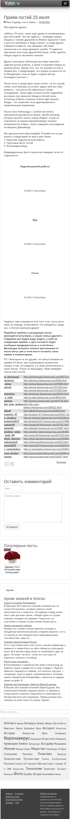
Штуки (37, 774)
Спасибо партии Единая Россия (20, 642)
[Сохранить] (6, 463)
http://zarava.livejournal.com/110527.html (46, 456)
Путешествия (31, 758)
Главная (9, 794)
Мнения (9, 749)
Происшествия (12, 758)
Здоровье (29, 728)
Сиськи (32, 763)
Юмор (58, 774)
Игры (38, 728)
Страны (58, 763)
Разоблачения (59, 759)
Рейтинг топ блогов (48, 794)
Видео (48, 723)
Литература (34, 744)
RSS (17, 803)
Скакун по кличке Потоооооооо (20, 603)
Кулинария (11, 743)
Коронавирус (17, 738)
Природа (61, 754)
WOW (7, 723)
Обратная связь (13, 797)
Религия (19, 763)
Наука (27, 749)
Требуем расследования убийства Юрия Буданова (30, 684)
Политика (45, 754)
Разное (45, 759)
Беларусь (30, 723)
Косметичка (49, 738)
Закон (18, 728)
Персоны (27, 754)
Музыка (19, 749)
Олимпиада (52, 749)
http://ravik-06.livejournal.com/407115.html (46, 435)
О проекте (19, 794)
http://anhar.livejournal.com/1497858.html (46, 383)
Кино (44, 733)
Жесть (63, 723)
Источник (61, 462)
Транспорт (49, 768)
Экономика (48, 774)
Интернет (48, 728)
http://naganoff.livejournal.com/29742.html (46, 424)
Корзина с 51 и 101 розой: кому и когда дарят (12, 561)
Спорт (50, 763)
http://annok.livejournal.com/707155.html (45, 387)
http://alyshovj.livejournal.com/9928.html (45, 380)
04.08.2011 (44, 22)
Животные (9, 728)
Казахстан (28, 733)
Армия (20, 723)
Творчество (18, 769)
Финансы (8, 774)
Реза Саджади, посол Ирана (21, 22)
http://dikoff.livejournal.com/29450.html (44, 410)
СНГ (25, 763)
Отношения (10, 754)
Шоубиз (27, 774)
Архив (10, 590)
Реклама (9, 763)
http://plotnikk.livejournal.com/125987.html (46, 428)
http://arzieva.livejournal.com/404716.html (46, 400)
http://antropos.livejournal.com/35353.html (46, 393)
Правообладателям (14, 800)
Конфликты (60, 733)
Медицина (60, 743)
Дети (56, 723)
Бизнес (41, 723)
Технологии (33, 769)
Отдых (62, 748)
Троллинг (61, 769)
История (9, 733)
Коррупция (36, 739)
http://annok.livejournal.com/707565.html (45, 390)
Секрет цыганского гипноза (18, 625)
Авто (13, 723)
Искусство (61, 728)
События (41, 763)
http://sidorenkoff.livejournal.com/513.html (46, 442)
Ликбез (23, 743)
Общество (38, 749)
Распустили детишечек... (17, 661)
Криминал (61, 739)
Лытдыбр (47, 743)
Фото (18, 773)
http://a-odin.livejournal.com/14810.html (45, 397)
